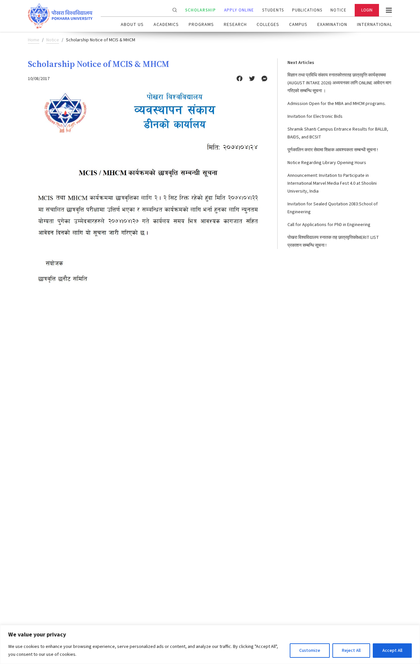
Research (235, 24)
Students (273, 10)
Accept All (392, 650)
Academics (166, 24)
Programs (201, 24)
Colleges (268, 24)
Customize (309, 650)
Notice (338, 10)
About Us (132, 24)
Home (33, 40)
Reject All (351, 650)
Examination (332, 24)
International (374, 24)
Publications (307, 10)
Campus (298, 24)
